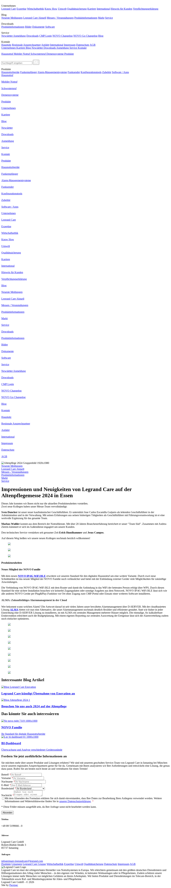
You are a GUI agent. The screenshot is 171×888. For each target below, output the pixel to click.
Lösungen (17, 864)
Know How (51, 8)
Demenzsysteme (55, 53)
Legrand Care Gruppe (34, 864)
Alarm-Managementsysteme (52, 72)
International (103, 8)
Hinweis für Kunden (121, 8)
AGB (93, 44)
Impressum (69, 44)
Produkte (69, 53)
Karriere (91, 8)
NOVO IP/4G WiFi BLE (32, 576)
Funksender (74, 72)
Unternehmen (8, 47)
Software (50, 26)
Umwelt (62, 8)
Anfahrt (45, 44)
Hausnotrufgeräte (10, 72)
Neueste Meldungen (12, 17)
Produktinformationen (85, 17)
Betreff (5, 774)
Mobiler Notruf (22, 53)
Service (109, 17)
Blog (100, 35)
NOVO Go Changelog (85, 35)
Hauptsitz (6, 44)
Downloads (32, 35)
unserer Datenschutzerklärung (75, 801)
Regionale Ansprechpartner (26, 44)
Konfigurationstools (91, 72)
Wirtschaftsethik (35, 8)
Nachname (7, 781)
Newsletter (38, 47)
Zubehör (106, 72)
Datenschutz (82, 44)
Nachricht (6, 795)
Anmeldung (62, 47)
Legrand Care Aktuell (34, 17)
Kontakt (82, 47)
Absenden (7, 812)
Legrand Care (8, 8)
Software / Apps (120, 72)
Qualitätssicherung (77, 8)
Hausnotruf (7, 53)
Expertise (21, 8)
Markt (101, 17)
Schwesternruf (38, 53)
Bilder (28, 26)
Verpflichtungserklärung (145, 8)
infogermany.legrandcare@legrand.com (22, 861)
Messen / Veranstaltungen (60, 17)
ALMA (14, 609)
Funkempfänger (28, 72)
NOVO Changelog (62, 35)
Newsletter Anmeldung (13, 35)
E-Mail (5, 785)
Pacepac (13, 885)
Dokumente (38, 26)
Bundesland (7, 788)
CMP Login (45, 35)
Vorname (6, 778)
